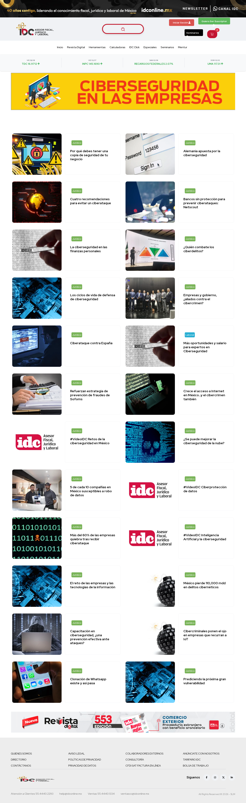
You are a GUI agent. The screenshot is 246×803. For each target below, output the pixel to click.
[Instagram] (215, 777)
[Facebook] (206, 777)
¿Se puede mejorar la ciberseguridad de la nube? (203, 441)
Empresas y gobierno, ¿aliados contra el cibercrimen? (200, 299)
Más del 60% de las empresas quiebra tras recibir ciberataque (92, 539)
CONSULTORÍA (135, 759)
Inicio (60, 47)
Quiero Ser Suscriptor (214, 21)
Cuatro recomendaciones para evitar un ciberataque (90, 201)
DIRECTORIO (18, 759)
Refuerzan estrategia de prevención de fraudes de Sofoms (90, 395)
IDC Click (134, 47)
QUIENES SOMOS (21, 753)
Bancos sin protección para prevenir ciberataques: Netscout (204, 203)
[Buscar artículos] (123, 29)
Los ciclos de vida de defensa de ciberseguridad (92, 297)
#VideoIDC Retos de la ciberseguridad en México (89, 441)
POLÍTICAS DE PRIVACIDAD (84, 759)
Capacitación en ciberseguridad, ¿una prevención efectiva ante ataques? (89, 637)
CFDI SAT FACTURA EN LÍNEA (143, 765)
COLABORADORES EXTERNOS (144, 753)
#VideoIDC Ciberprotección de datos (205, 489)
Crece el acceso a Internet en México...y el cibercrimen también (204, 395)
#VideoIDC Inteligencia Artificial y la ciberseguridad (204, 537)
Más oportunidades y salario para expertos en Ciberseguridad (204, 347)
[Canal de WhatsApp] (225, 9)
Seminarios (192, 32)
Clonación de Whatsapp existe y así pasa (88, 681)
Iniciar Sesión (180, 22)
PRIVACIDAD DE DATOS (82, 765)
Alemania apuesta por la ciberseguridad (201, 153)
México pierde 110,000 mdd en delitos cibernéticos (204, 585)
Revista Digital (76, 47)
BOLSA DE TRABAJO (196, 765)
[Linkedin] (231, 777)
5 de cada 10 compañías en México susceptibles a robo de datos (91, 491)
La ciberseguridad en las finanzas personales (88, 249)
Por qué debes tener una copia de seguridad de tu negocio (89, 155)
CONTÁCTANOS (21, 765)
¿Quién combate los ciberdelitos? (198, 249)
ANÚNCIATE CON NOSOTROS (201, 753)
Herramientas (97, 47)
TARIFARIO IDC (192, 759)
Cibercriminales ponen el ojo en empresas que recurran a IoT (205, 635)
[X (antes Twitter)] (223, 777)
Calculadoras (117, 47)
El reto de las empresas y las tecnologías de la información (92, 585)
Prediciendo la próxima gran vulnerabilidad (204, 681)
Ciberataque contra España (91, 343)
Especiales (150, 47)
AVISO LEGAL (76, 753)
